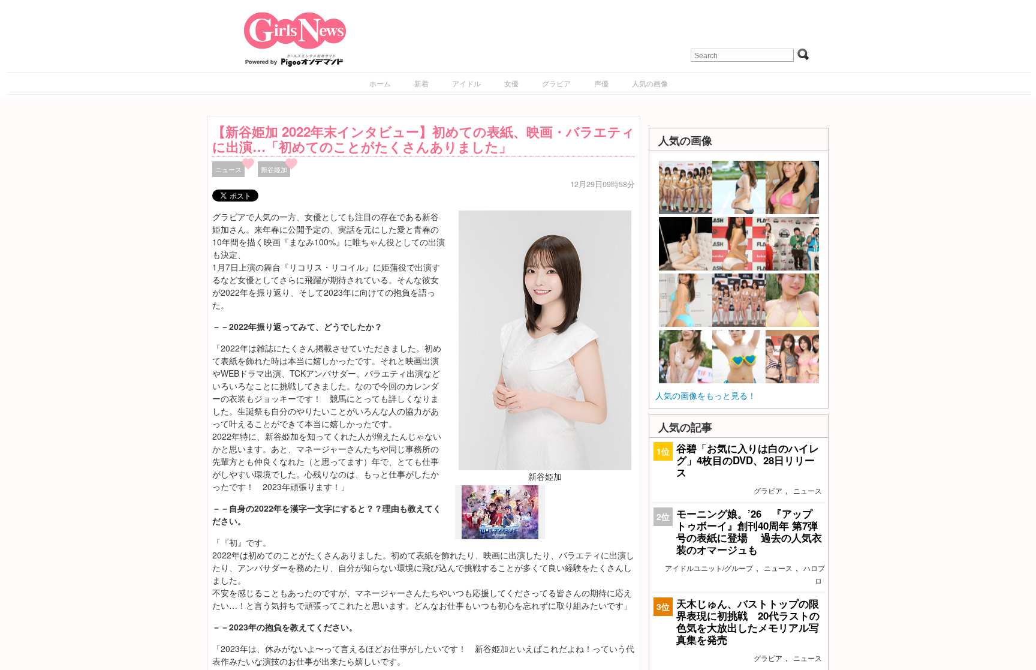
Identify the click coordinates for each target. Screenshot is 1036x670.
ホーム (380, 83)
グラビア (556, 83)
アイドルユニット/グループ (709, 568)
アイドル (466, 83)
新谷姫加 (274, 169)
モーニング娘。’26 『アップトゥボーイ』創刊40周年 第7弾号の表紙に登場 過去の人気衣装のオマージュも (749, 532)
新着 (421, 83)
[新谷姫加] (545, 339)
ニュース (228, 169)
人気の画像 (650, 83)
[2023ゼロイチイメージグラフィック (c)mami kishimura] (500, 536)
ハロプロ (814, 574)
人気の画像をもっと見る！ (705, 395)
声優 (601, 83)
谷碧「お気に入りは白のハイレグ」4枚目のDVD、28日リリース (747, 460)
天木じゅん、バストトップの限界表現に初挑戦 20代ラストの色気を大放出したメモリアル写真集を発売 (748, 622)
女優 (511, 83)
